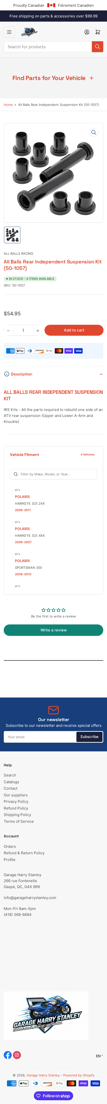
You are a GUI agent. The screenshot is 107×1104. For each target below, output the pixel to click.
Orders (10, 846)
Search (10, 775)
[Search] (97, 46)
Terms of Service (19, 821)
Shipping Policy (17, 814)
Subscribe (89, 736)
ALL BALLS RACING (18, 253)
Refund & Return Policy (24, 853)
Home (8, 105)
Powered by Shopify (79, 1075)
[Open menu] (9, 32)
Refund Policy (16, 808)
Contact (10, 788)
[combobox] (53, 46)
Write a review (54, 630)
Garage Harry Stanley (43, 1075)
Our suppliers (16, 795)
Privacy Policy (16, 801)
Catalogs (11, 781)
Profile (9, 859)
